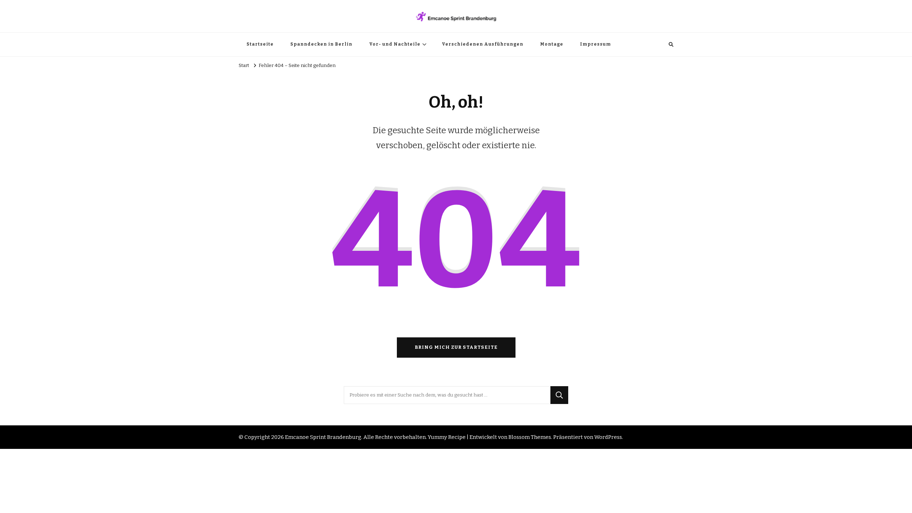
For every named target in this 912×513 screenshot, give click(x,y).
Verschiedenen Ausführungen (482, 44)
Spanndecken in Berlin (321, 44)
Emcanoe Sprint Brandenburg (323, 437)
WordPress (608, 437)
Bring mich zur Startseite (456, 347)
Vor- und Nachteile (394, 44)
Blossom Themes (529, 437)
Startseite (260, 44)
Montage (551, 44)
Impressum (595, 44)
